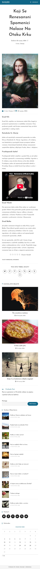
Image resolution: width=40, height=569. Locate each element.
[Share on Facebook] (8, 516)
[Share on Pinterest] (13, 516)
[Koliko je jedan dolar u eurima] (5, 504)
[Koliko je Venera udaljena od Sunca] (5, 416)
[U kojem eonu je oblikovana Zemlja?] (5, 484)
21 (25, 545)
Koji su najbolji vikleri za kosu (18, 444)
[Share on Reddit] (26, 516)
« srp (3, 555)
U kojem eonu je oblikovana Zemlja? (21, 483)
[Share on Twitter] (4, 516)
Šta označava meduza (20, 313)
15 (30, 542)
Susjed (6, 2)
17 (4, 545)
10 (4, 542)
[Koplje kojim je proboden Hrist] (5, 425)
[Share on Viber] (22, 516)
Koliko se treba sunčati (17, 434)
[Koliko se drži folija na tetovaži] (5, 465)
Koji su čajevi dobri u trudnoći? (19, 473)
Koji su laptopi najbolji (16, 454)
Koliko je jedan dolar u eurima (19, 503)
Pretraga (4, 400)
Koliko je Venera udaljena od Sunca (20, 415)
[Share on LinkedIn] (17, 516)
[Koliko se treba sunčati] (5, 435)
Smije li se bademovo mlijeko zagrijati (20, 379)
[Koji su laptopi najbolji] (5, 455)
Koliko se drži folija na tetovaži (19, 464)
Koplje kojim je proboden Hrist (19, 425)
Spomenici (16, 259)
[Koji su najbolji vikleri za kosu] (5, 445)
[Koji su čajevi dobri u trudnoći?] (5, 474)
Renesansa (9, 259)
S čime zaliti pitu (20, 345)
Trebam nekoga (15, 493)
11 (9, 542)
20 (20, 545)
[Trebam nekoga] (5, 494)
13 (20, 542)
